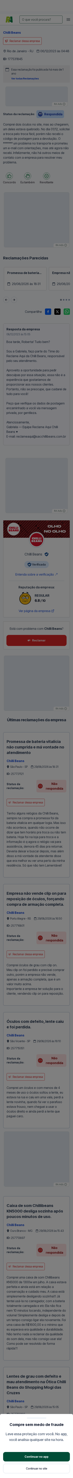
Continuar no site (36, 1468)
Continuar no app (36, 1456)
